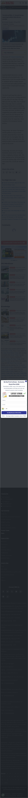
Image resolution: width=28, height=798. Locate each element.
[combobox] (3, 408)
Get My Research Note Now (14, 412)
